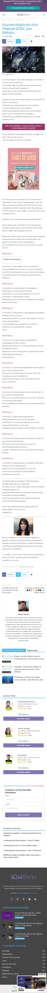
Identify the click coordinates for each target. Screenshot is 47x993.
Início (3, 20)
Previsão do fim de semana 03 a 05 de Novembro (10, 590)
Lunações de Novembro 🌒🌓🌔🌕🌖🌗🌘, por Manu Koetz (35, 590)
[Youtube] (35, 899)
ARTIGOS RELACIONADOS (13, 650)
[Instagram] (17, 899)
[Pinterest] (23, 899)
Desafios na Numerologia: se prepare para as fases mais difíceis (27, 669)
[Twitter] (29, 899)
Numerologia (19, 20)
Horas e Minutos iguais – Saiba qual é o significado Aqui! (28, 914)
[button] (44, 15)
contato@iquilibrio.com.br (27, 893)
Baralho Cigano (20, 928)
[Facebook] (12, 899)
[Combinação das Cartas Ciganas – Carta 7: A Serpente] (7, 925)
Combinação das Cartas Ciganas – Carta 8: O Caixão (21, 840)
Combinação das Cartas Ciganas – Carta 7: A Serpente (22, 850)
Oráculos (10, 20)
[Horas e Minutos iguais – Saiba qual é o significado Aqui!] (7, 916)
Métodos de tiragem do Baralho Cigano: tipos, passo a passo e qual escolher (21, 856)
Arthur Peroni (9, 36)
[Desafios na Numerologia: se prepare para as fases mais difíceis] (7, 669)
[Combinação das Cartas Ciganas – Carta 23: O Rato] (7, 936)
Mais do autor (32, 650)
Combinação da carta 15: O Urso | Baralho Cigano (20, 845)
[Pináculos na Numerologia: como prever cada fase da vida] (7, 680)
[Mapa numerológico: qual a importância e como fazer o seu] (7, 659)
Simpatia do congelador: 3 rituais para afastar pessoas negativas (22, 834)
